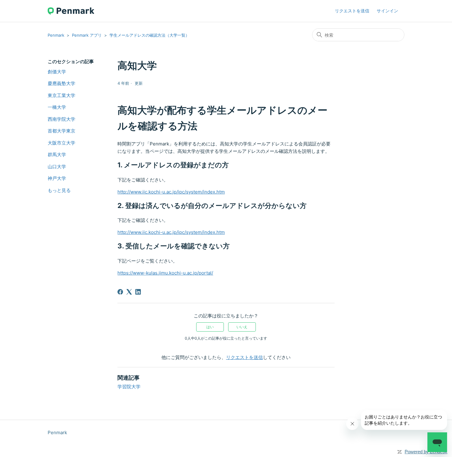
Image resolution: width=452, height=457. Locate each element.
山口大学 (57, 166)
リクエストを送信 (352, 10)
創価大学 (57, 72)
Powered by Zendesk (426, 451)
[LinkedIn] (138, 292)
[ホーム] (71, 11)
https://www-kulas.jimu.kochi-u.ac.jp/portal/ (165, 273)
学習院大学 (129, 387)
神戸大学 (57, 178)
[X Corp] (129, 292)
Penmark (56, 35)
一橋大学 (57, 107)
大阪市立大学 (61, 143)
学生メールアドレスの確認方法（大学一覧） (149, 35)
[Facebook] (120, 292)
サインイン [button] (387, 10)
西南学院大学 (61, 119)
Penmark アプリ (87, 35)
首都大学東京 (61, 131)
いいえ (242, 326)
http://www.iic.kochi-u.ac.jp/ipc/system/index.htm (171, 192)
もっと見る (59, 190)
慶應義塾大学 (61, 83)
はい (210, 326)
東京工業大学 (61, 95)
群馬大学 (57, 154)
